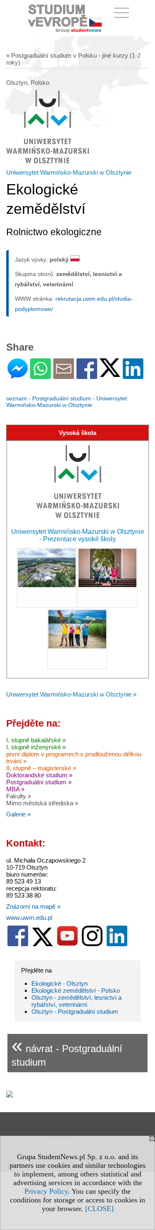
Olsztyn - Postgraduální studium (74, 1011)
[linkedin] (117, 944)
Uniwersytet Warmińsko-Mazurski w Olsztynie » (71, 694)
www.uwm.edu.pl (29, 917)
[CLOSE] (99, 1208)
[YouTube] (67, 944)
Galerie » (18, 814)
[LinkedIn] (133, 375)
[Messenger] (17, 375)
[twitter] (42, 944)
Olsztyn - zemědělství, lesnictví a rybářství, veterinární (76, 1001)
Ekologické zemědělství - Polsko (75, 990)
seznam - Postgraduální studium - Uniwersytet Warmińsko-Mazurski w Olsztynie (66, 401)
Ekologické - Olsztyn (59, 983)
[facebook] (17, 944)
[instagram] (92, 944)
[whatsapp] (40, 375)
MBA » (15, 789)
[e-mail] (63, 375)
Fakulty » (18, 796)
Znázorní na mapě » (33, 906)
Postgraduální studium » (39, 782)
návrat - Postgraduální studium (67, 1051)
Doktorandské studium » (39, 775)
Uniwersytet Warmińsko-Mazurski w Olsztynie (68, 172)
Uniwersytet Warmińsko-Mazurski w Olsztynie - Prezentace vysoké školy (77, 535)
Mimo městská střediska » (42, 803)
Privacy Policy (46, 1191)
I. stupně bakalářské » (36, 740)
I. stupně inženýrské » (36, 747)
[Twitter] (110, 373)
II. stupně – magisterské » (41, 768)
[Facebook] (86, 375)
